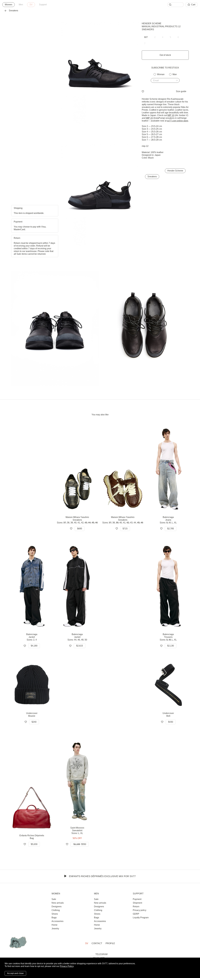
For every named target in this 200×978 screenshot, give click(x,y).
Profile (110, 943)
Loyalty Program (141, 917)
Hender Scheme (151, 23)
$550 (79, 844)
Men (21, 4)
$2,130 (170, 646)
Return (136, 906)
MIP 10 (170, 115)
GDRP (136, 914)
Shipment (137, 903)
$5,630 (34, 844)
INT (146, 37)
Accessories (57, 921)
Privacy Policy (66, 966)
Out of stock (165, 55)
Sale (54, 899)
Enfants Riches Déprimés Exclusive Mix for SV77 (102, 876)
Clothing (56, 910)
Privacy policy (139, 910)
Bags (54, 917)
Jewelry (55, 928)
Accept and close (15, 973)
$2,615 (79, 646)
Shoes (55, 914)
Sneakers (152, 176)
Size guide (181, 91)
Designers (56, 906)
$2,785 (170, 528)
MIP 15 (149, 118)
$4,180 (34, 646)
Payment (137, 899)
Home (54, 925)
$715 (125, 528)
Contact (97, 943)
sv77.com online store (177, 121)
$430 (170, 722)
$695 (79, 528)
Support (43, 4)
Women (8, 4)
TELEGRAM (101, 954)
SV (31, 4)
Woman (160, 74)
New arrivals (58, 903)
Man (175, 74)
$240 (34, 722)
